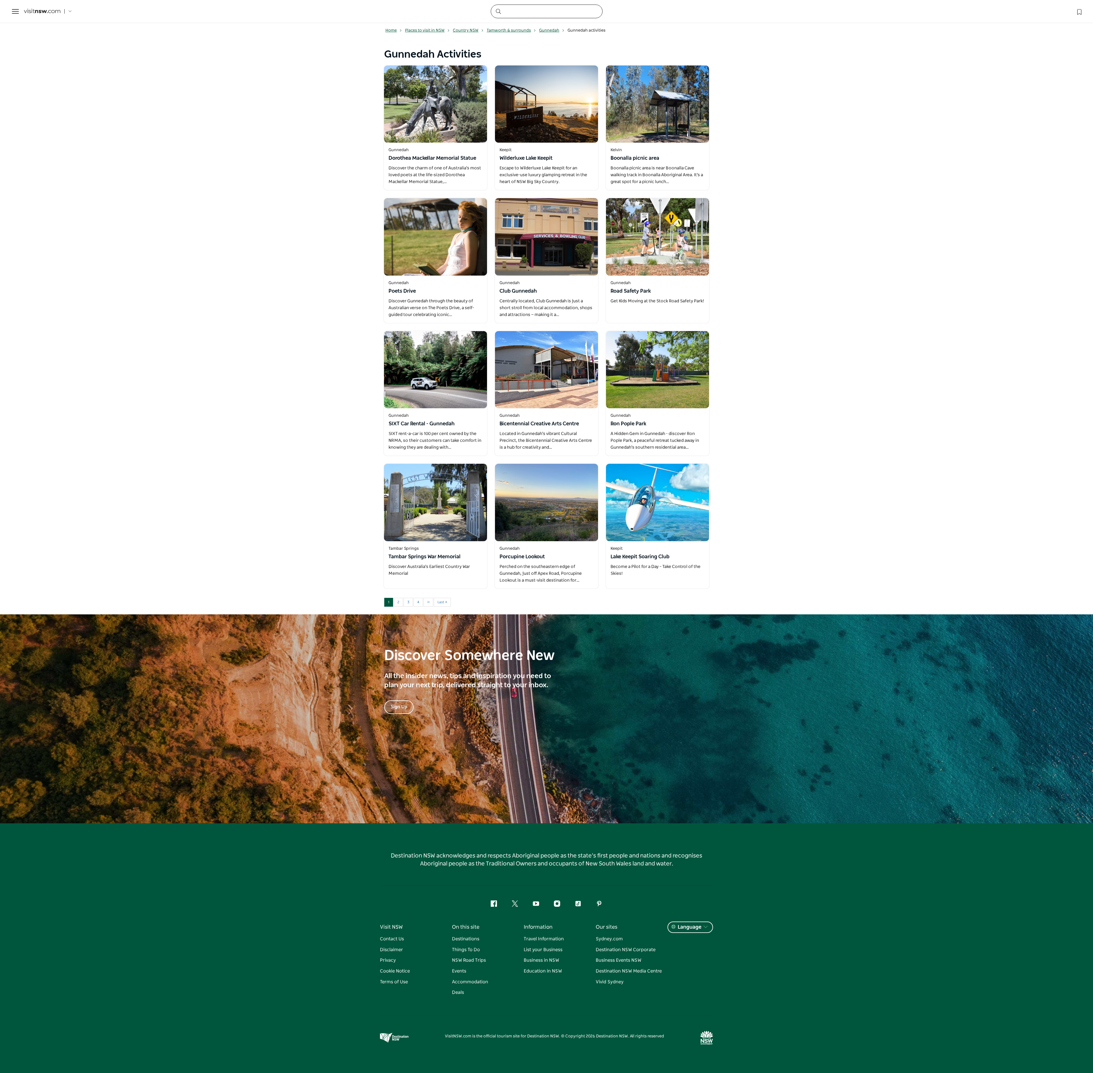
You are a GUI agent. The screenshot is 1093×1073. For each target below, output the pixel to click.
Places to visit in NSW (425, 30)
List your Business (543, 949)
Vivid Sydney (610, 982)
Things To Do (466, 949)
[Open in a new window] (435, 104)
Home (391, 30)
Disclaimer (391, 949)
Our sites (606, 927)
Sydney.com (609, 939)
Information (538, 927)
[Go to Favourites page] (1079, 11)
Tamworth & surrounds (509, 30)
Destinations (465, 939)
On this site (465, 927)
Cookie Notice (395, 971)
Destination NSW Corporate (626, 949)
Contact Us (392, 939)
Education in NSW (543, 971)
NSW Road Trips (469, 960)
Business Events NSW (618, 960)
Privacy (388, 960)
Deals (458, 992)
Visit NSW (391, 927)
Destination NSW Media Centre (629, 971)
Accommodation (470, 982)
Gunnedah (549, 30)
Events (459, 971)
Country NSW (465, 30)
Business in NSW (541, 960)
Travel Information (544, 939)
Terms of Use (394, 982)
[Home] (42, 11)
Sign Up (399, 707)
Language (689, 927)
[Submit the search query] (498, 11)
